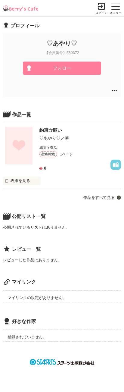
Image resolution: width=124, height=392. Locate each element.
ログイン (101, 12)
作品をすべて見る (99, 197)
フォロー (62, 68)
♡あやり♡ (49, 138)
